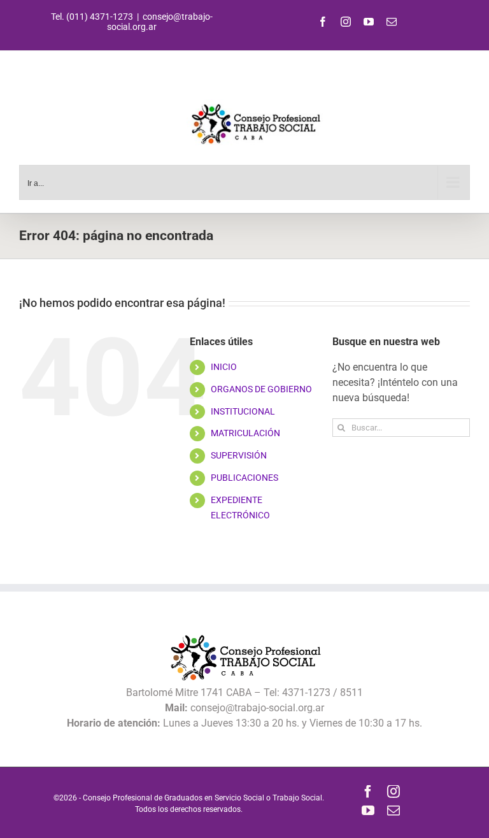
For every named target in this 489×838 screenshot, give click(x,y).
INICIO (224, 367)
